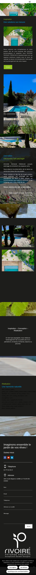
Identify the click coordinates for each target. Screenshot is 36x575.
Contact (8, 67)
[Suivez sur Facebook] (5, 457)
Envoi (28, 526)
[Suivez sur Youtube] (8, 457)
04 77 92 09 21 (8, 470)
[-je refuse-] (34, 567)
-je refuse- (23, 567)
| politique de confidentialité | (18, 571)
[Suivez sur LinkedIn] (12, 457)
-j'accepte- (12, 567)
